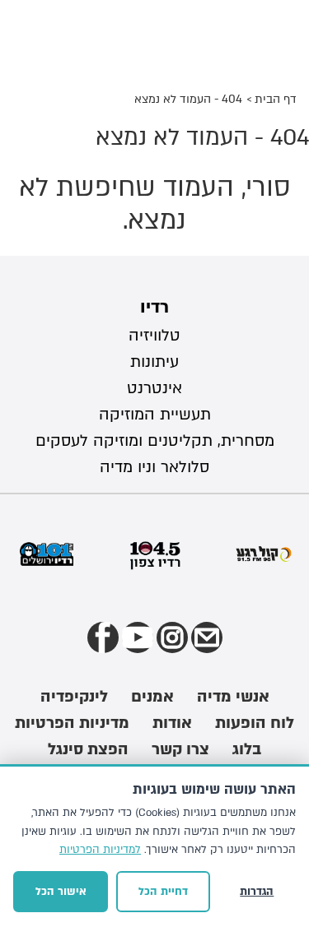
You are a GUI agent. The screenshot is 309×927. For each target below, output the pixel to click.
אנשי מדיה (233, 696)
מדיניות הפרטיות (72, 723)
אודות (172, 723)
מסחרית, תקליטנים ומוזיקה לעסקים (154, 441)
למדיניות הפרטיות (100, 849)
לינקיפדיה (74, 696)
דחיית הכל (163, 891)
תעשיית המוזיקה (155, 414)
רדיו (154, 307)
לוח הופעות (254, 723)
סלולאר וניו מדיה (154, 467)
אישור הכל (61, 891)
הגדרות (257, 891)
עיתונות (154, 362)
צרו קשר (180, 749)
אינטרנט (154, 388)
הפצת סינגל (88, 749)
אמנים (152, 696)
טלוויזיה (154, 335)
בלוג (246, 749)
